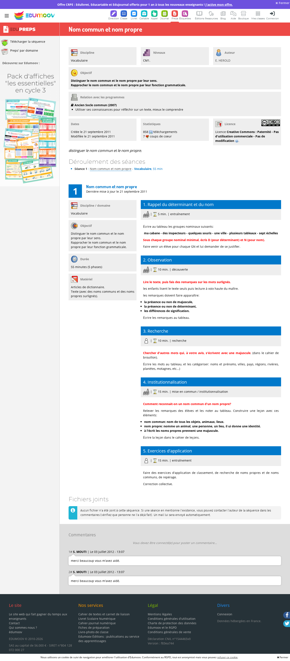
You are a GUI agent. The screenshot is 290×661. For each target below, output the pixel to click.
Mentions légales (160, 614)
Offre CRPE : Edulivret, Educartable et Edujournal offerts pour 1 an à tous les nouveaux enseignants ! (145, 5)
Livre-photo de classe (93, 632)
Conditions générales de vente (169, 632)
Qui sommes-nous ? (23, 628)
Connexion (224, 614)
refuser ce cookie (227, 657)
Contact (14, 623)
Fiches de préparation (94, 628)
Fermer (283, 3)
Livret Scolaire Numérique (96, 619)
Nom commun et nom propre (110, 169)
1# (70, 552)
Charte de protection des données (172, 623)
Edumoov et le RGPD (162, 628)
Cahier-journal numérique (97, 623)
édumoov (15, 632)
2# (70, 572)
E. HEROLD (222, 60)
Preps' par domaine (24, 50)
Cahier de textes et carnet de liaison (104, 614)
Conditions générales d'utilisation (172, 619)
